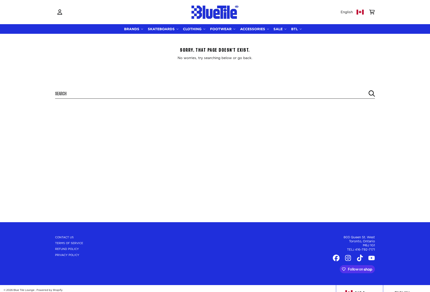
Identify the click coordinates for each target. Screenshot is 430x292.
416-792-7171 (365, 249)
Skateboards (162, 29)
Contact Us (64, 237)
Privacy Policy (67, 255)
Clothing (193, 29)
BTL (295, 29)
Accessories (253, 29)
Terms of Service (69, 243)
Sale (278, 29)
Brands (132, 29)
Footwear (221, 29)
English (347, 12)
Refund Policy (67, 249)
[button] (372, 12)
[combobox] (215, 93)
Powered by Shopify (49, 290)
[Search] (371, 93)
